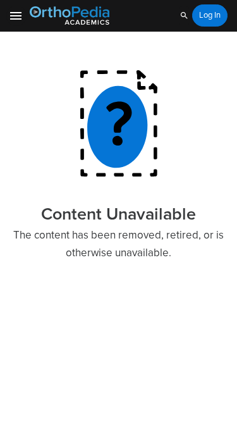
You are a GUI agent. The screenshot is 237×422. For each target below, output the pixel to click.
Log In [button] (210, 15)
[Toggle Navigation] (16, 16)
